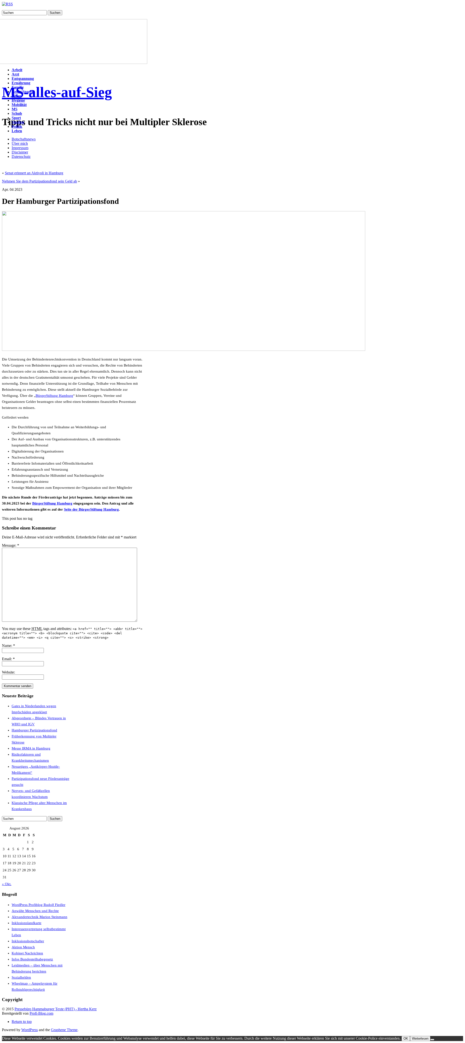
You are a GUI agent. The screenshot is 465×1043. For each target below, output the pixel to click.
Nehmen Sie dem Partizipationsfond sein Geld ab (39, 181)
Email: (8, 659)
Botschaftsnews (24, 139)
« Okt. (6, 884)
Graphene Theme (64, 1030)
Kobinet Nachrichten (27, 953)
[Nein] (432, 1039)
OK (405, 1038)
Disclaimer (20, 152)
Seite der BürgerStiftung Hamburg (91, 509)
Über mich (20, 143)
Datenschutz (21, 156)
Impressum (20, 148)
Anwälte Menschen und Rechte (35, 911)
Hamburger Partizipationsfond (34, 730)
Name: (8, 646)
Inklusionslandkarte (26, 923)
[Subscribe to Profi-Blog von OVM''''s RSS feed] (7, 4)
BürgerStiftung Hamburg (54, 396)
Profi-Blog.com (41, 1013)
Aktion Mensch (23, 947)
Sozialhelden (21, 977)
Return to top (22, 1022)
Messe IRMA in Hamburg (31, 748)
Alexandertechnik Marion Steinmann (39, 917)
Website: (8, 672)
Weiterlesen (420, 1038)
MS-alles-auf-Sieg (57, 92)
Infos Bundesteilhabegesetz (32, 959)
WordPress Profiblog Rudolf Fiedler (38, 905)
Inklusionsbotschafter (28, 941)
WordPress (29, 1030)
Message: (10, 545)
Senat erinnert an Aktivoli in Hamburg (34, 173)
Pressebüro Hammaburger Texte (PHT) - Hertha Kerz (56, 1009)
